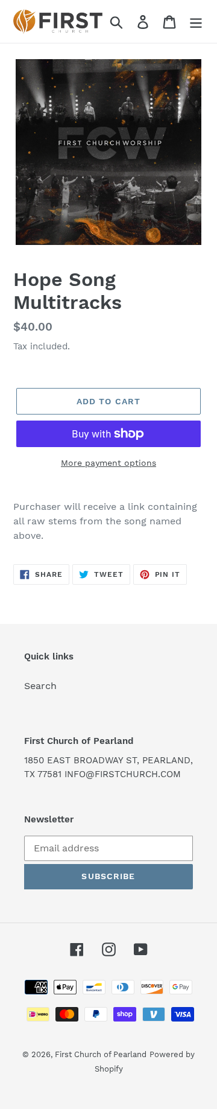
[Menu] (196, 21)
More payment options (108, 463)
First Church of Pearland (100, 1054)
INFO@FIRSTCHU (101, 774)
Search (40, 685)
